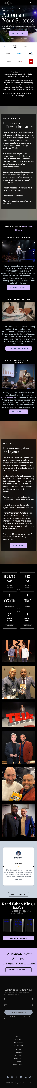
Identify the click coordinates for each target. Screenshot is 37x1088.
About (18, 1036)
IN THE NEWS (18, 1042)
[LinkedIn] (21, 1077)
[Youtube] (25, 1077)
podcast (18, 1055)
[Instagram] (12, 1077)
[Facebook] (8, 1077)
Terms (18, 1061)
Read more (18, 879)
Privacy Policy (18, 1064)
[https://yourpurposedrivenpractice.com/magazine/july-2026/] (28, 61)
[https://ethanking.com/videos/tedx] (18, 714)
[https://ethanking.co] (8, 3)
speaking (18, 1039)
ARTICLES (18, 1052)
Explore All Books (17, 938)
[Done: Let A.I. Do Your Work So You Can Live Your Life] (7, 925)
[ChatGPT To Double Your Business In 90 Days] (18, 925)
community (18, 1058)
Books (18, 1049)
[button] (30, 2)
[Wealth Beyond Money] (29, 925)
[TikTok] (30, 1077)
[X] (16, 1077)
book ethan (18, 1045)
